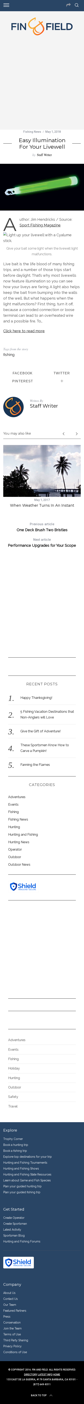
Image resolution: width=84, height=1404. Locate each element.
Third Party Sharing (15, 1340)
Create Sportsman (15, 1223)
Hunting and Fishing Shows (21, 1168)
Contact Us (10, 1298)
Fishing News (32, 131)
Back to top (39, 1395)
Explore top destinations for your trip (27, 1156)
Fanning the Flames (35, 765)
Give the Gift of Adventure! (40, 731)
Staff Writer (44, 155)
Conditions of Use (15, 1352)
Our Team (9, 1304)
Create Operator (13, 1217)
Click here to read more (24, 331)
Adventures (16, 797)
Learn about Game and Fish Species (27, 1180)
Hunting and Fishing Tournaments (25, 1162)
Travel (13, 1106)
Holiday (14, 1068)
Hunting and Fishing (23, 834)
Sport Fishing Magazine (40, 225)
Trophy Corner (13, 1139)
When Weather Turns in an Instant (42, 505)
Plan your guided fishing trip (21, 1192)
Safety (13, 1097)
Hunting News (18, 842)
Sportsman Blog (14, 1235)
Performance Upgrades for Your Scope (42, 543)
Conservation (12, 1322)
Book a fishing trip (15, 1150)
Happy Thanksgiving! (36, 698)
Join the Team (12, 1328)
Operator (15, 849)
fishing (8, 354)
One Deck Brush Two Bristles (42, 527)
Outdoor (14, 857)
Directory (30, 1374)
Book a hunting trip (15, 1144)
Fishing (13, 812)
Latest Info (45, 1374)
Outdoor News (19, 864)
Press (6, 1316)
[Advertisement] (42, 81)
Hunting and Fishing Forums (21, 1241)
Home (56, 1374)
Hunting (14, 827)
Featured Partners (14, 1310)
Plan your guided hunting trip (22, 1186)
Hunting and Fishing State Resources (27, 1174)
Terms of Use (12, 1334)
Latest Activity (12, 1229)
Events (13, 804)
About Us (9, 1293)
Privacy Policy (12, 1346)
